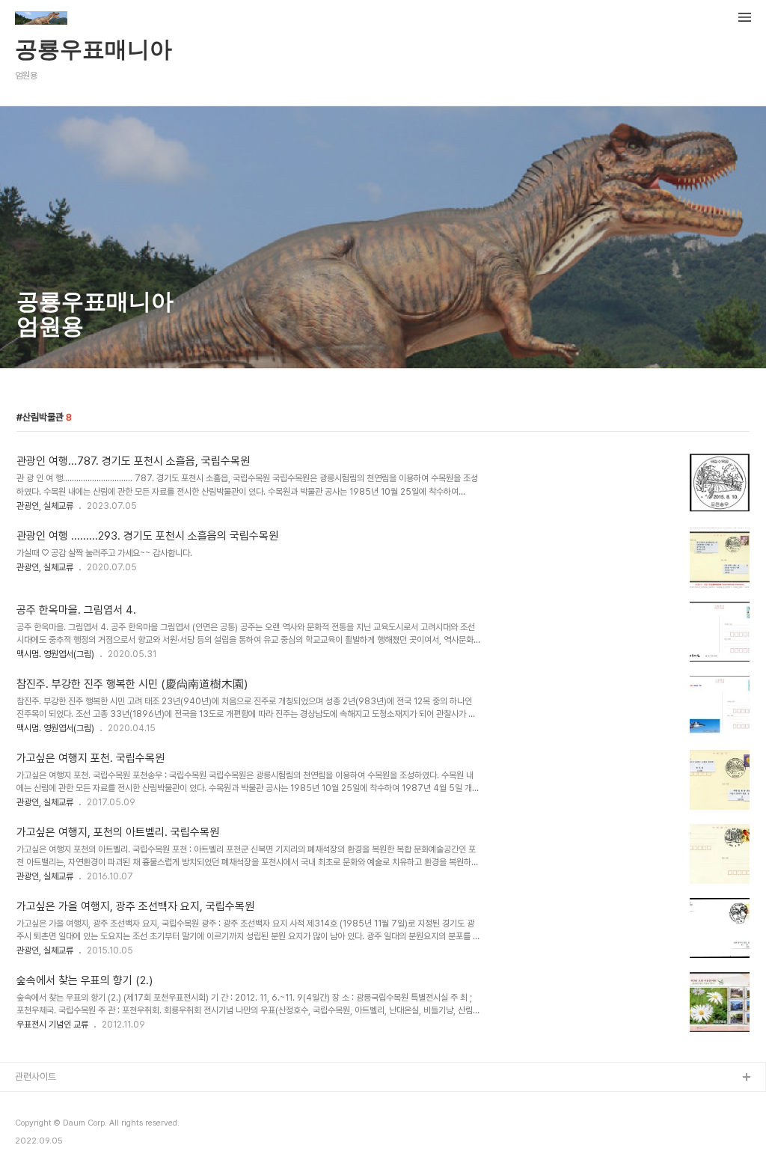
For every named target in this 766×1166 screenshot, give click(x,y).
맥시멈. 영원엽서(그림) (55, 654)
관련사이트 (35, 1076)
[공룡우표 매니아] (41, 19)
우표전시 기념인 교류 (52, 1024)
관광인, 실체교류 (44, 506)
